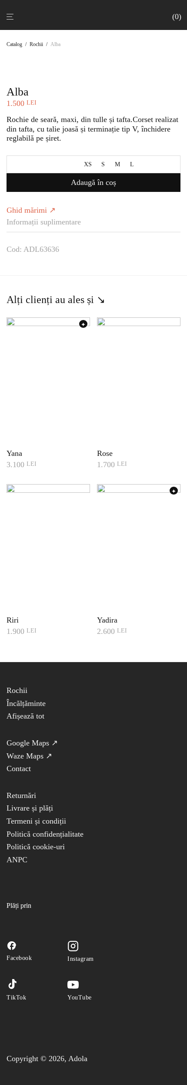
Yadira (107, 620)
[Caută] (165, 16)
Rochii (36, 44)
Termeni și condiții (36, 821)
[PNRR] (47, 876)
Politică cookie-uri (36, 846)
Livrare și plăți (30, 808)
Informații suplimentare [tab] (44, 222)
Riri (13, 620)
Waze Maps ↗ (29, 756)
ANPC (17, 859)
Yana (14, 453)
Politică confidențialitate (45, 834)
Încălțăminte (26, 703)
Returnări (21, 795)
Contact (19, 768)
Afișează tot (25, 716)
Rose (105, 453)
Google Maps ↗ (32, 743)
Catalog (14, 44)
